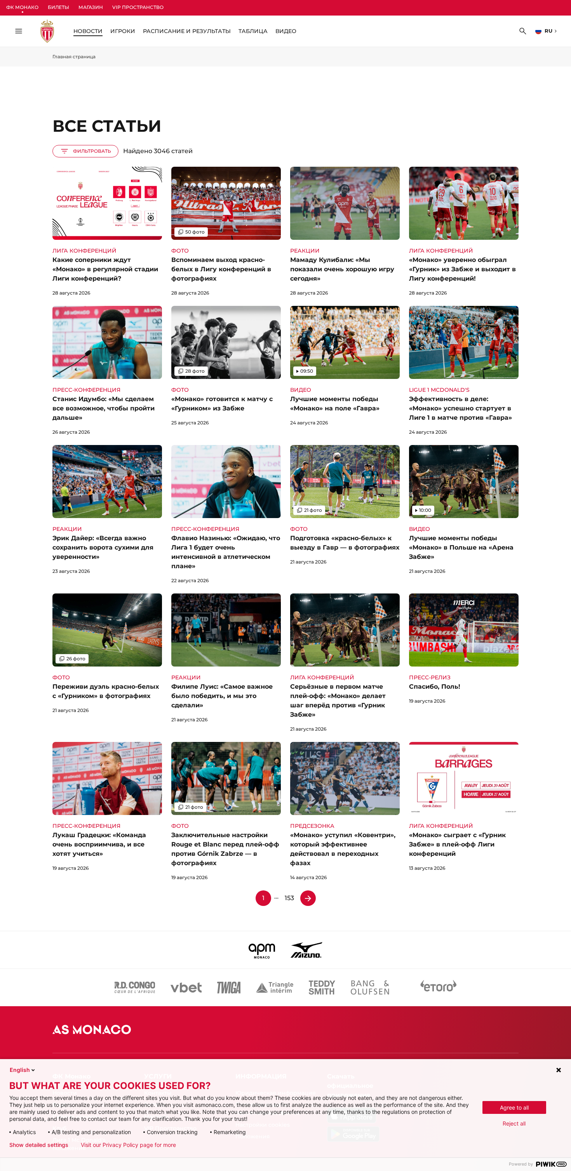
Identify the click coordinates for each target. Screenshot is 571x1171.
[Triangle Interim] (274, 987)
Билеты (58, 7)
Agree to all (514, 1107)
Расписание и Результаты (187, 31)
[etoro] (438, 987)
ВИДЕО (285, 31)
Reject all (514, 1123)
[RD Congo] (135, 987)
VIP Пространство (138, 7)
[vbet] (186, 987)
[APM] (262, 949)
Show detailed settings (38, 1145)
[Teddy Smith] (322, 987)
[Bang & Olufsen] (370, 987)
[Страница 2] (308, 898)
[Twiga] (228, 987)
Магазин (90, 7)
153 (289, 898)
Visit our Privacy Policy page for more (128, 1145)
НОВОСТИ (88, 31)
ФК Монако (22, 7)
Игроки (122, 31)
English (20, 1069)
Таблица (253, 31)
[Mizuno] (306, 949)
